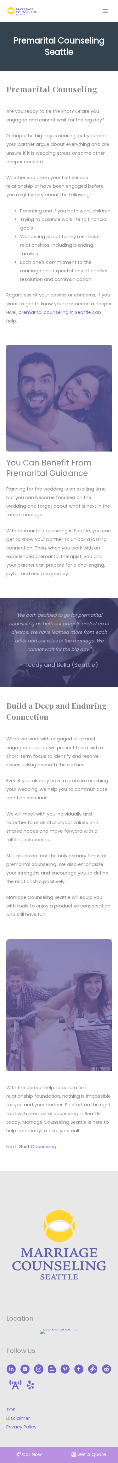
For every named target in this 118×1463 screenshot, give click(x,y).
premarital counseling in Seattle (55, 312)
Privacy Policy (21, 1427)
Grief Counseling (37, 1146)
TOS (10, 1410)
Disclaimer (18, 1418)
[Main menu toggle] (105, 11)
